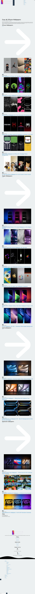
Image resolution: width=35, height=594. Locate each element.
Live (24, 3)
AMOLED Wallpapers (9, 573)
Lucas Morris (3, 93)
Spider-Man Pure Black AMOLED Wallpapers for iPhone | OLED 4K (17, 134)
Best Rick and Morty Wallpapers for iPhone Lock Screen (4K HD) (16, 95)
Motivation (8, 570)
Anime (7, 563)
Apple (24, 0)
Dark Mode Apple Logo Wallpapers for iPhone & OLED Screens (16, 267)
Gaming (7, 568)
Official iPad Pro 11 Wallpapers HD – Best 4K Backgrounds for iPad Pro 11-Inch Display (17, 419)
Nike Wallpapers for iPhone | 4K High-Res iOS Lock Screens (15, 76)
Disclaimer (17, 544)
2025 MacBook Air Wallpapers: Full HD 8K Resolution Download (16, 512)
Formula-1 (9, 564)
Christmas (8, 565)
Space (7, 572)
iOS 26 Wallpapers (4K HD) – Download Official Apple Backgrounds (17, 326)
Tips (5, 577)
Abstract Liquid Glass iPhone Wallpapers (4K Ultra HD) (14, 247)
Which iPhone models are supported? (6, 516)
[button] (34, 0)
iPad (24, 1)
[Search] (6, 593)
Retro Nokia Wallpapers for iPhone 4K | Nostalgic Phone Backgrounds (14, 154)
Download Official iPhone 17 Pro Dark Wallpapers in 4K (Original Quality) (16, 227)
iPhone (6, 561)
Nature (7, 571)
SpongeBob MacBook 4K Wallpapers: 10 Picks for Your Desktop (16, 493)
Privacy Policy (17, 539)
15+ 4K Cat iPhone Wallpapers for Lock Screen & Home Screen (16, 174)
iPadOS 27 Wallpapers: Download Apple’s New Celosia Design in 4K (17, 379)
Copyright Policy (17, 540)
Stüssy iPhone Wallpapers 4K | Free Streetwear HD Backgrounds (17, 115)
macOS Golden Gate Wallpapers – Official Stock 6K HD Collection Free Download (17, 473)
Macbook (6, 575)
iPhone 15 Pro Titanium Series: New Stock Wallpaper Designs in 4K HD (17, 306)
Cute (7, 566)
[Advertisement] (17, 12)
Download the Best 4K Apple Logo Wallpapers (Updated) (15, 286)
